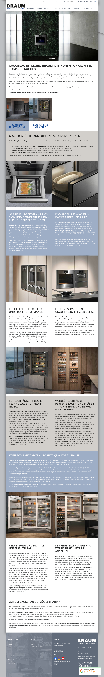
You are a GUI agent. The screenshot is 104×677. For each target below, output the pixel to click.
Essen (9, 648)
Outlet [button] (93, 8)
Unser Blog (33, 650)
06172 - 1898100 (69, 2)
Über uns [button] (90, 2)
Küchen (10, 646)
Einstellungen (11, 661)
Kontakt (84, 2)
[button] (10, 36)
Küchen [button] (46, 8)
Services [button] (85, 8)
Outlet (32, 654)
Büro (9, 650)
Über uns (10, 654)
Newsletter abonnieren (36, 652)
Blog (79, 2)
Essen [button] (54, 8)
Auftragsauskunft (35, 648)
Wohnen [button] (30, 8)
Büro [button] (69, 8)
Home (32, 644)
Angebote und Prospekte (37, 646)
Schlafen (10, 652)
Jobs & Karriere (11, 656)
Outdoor (39, 8)
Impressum (11, 658)
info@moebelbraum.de (61, 655)
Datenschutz (11, 659)
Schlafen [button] (62, 8)
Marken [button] (76, 8)
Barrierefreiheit (11, 663)
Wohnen (10, 644)
